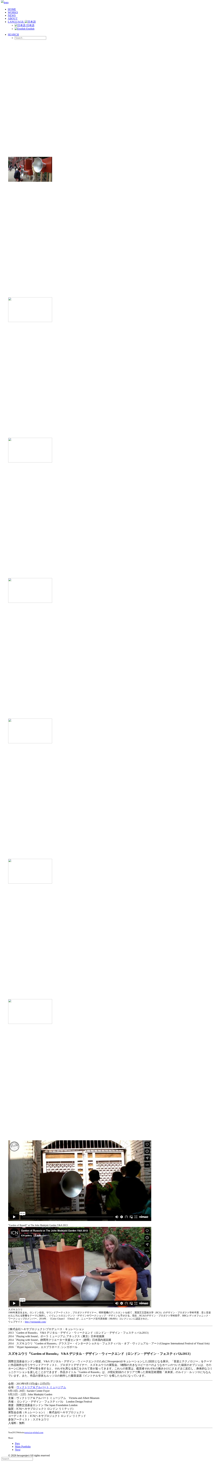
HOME (12, 9)
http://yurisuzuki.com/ (35, 1322)
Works (13, 12)
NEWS (12, 15)
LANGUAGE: (16, 21)
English (30, 28)
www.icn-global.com (33, 1432)
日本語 (30, 25)
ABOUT (13, 18)
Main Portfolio (23, 1446)
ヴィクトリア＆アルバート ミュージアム (41, 1387)
